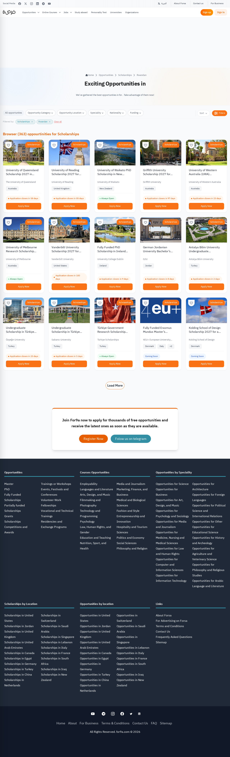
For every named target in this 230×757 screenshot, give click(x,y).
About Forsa (180, 3)
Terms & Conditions (115, 723)
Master (8, 484)
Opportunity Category (39, 112)
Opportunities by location (96, 604)
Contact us (198, 3)
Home (60, 723)
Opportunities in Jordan (95, 626)
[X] (25, 3)
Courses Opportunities (94, 472)
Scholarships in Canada (19, 653)
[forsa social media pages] (92, 714)
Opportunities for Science (172, 484)
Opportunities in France (132, 658)
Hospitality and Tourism (132, 527)
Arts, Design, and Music (95, 495)
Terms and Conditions (170, 626)
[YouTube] (49, 3)
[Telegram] (43, 3)
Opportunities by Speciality (174, 472)
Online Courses (49, 12)
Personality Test (99, 12)
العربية (164, 3)
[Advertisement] (115, 749)
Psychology (87, 521)
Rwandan (141, 75)
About (72, 723)
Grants (8, 516)
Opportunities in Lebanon (133, 648)
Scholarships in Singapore (57, 637)
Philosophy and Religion (132, 548)
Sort (202, 113)
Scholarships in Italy (54, 648)
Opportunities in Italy (130, 653)
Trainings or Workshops (56, 484)
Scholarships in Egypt (18, 658)
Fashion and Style (128, 511)
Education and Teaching (95, 538)
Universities (116, 12)
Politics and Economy (130, 538)
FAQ (154, 723)
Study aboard (81, 12)
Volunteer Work (51, 500)
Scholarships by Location (20, 604)
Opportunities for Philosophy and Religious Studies (208, 570)
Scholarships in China (18, 675)
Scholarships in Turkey (18, 669)
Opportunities (29, 12)
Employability (88, 484)
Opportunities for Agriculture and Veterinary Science (204, 553)
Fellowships (48, 505)
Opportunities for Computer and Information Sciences (169, 564)
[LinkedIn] (37, 3)
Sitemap (161, 642)
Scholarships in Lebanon (56, 642)
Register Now (93, 438)
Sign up (207, 12)
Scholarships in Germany (20, 664)
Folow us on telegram (130, 438)
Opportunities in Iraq (130, 675)
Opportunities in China (94, 680)
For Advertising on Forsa (171, 621)
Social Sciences (127, 543)
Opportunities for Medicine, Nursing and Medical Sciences (170, 537)
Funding (134, 112)
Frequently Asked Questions (174, 637)
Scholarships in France (55, 653)
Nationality (115, 112)
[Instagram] (31, 3)
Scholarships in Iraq (54, 669)
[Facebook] (19, 3)
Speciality (95, 112)
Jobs (66, 12)
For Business (217, 3)
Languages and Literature (96, 489)
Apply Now (23, 206)
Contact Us (163, 631)
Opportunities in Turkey (95, 675)
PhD (7, 489)
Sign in (221, 12)
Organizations (132, 12)
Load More (115, 385)
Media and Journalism (131, 484)
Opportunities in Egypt (94, 658)
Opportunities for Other (207, 521)
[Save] (8, 145)
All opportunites (13, 112)
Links (159, 604)
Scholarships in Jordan (19, 626)
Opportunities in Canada (95, 653)
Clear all (58, 121)
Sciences (122, 532)
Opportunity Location (70, 112)
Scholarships (125, 75)
